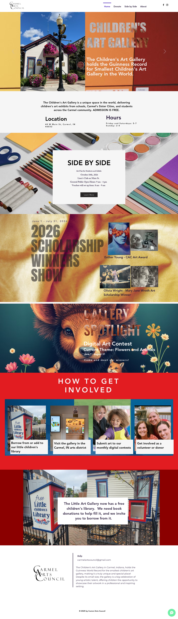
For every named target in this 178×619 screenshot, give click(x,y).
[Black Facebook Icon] (163, 5)
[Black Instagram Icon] (167, 5)
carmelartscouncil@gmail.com (94, 560)
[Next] (165, 51)
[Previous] (13, 51)
